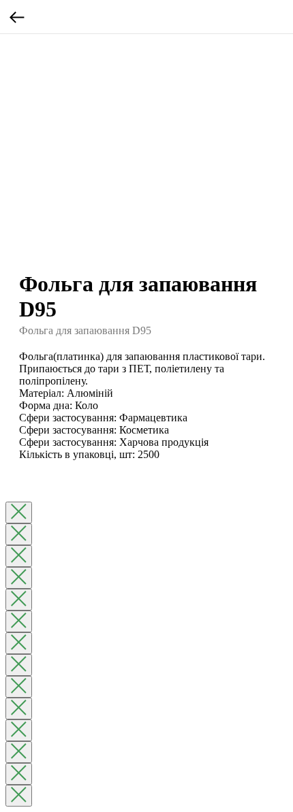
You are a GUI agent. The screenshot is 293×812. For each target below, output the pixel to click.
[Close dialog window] (18, 512)
